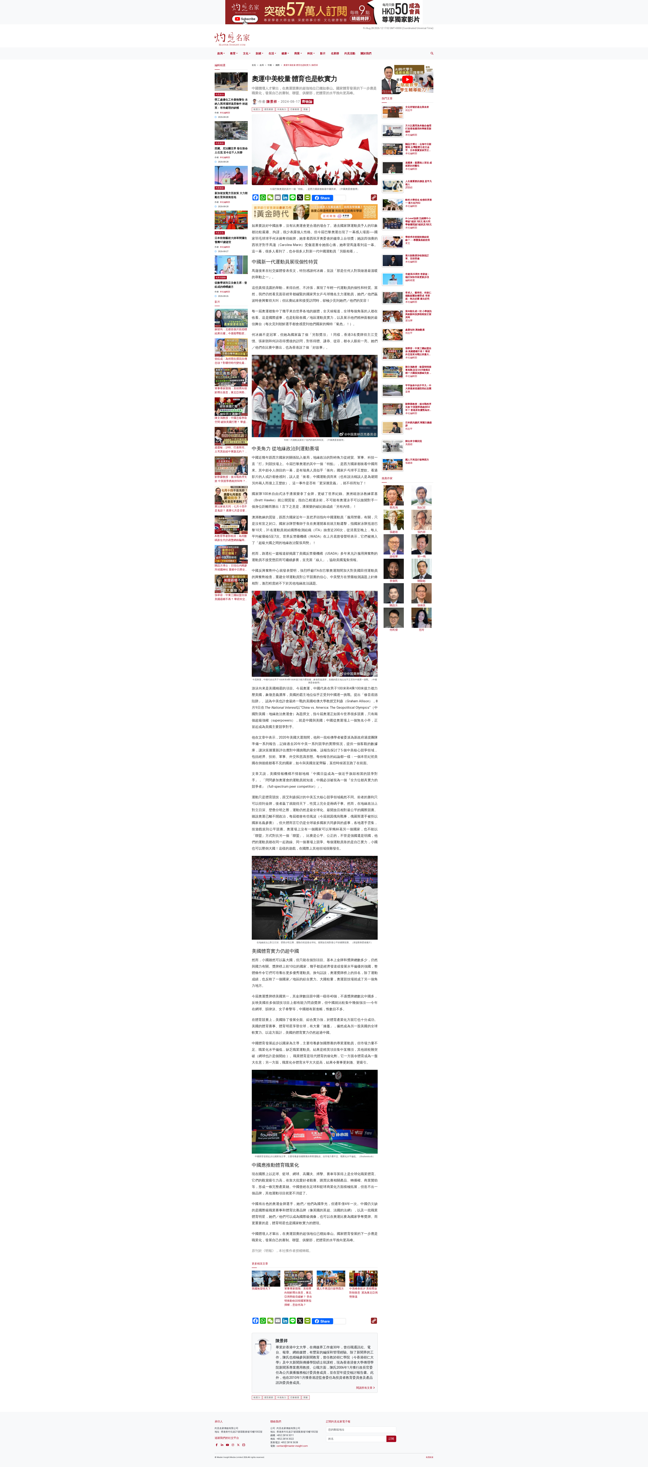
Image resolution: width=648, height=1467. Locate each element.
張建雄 (408, 462)
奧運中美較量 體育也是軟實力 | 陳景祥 (301, 65)
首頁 (254, 65)
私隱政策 (429, 1457)
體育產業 (268, 109)
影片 (323, 53)
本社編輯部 (225, 113)
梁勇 (407, 391)
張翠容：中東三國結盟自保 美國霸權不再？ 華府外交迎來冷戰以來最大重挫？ (231, 599)
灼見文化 (220, 233)
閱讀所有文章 (364, 1387)
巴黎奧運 (294, 109)
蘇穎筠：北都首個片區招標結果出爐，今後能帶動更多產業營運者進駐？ (231, 333)
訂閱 (391, 1438)
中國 (270, 65)
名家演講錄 (221, 277)
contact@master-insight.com (292, 1446)
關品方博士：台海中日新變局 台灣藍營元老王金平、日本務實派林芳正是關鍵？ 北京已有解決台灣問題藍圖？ (418, 150)
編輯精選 (410, 280)
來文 (407, 243)
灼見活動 (349, 53)
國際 (278, 65)
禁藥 (305, 109)
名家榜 (335, 53)
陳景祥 (271, 102)
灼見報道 (220, 143)
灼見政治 (220, 94)
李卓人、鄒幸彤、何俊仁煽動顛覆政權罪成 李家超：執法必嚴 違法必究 (418, 295)
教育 (233, 53)
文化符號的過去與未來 (417, 107)
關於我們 (366, 53)
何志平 (408, 110)
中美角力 (281, 109)
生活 (271, 53)
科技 (310, 53)
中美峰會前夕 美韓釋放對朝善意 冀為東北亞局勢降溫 (363, 1292)
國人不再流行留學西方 (417, 459)
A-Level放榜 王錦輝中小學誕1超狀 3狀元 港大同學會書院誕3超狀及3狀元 (418, 221)
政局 (220, 53)
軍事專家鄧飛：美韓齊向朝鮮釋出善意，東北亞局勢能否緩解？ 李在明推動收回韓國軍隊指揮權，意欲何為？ (298, 1296)
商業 (297, 53)
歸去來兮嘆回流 (413, 441)
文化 (245, 53)
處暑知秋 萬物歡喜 (415, 329)
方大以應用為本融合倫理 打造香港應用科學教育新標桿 (418, 128)
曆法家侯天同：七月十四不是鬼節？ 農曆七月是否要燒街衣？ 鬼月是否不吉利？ (231, 510)
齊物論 (307, 102)
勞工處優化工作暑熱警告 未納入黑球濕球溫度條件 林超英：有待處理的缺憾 (231, 103)
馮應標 (408, 444)
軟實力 (257, 109)
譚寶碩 (408, 187)
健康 (284, 53)
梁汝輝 (408, 320)
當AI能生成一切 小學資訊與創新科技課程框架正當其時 (418, 314)
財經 (258, 53)
